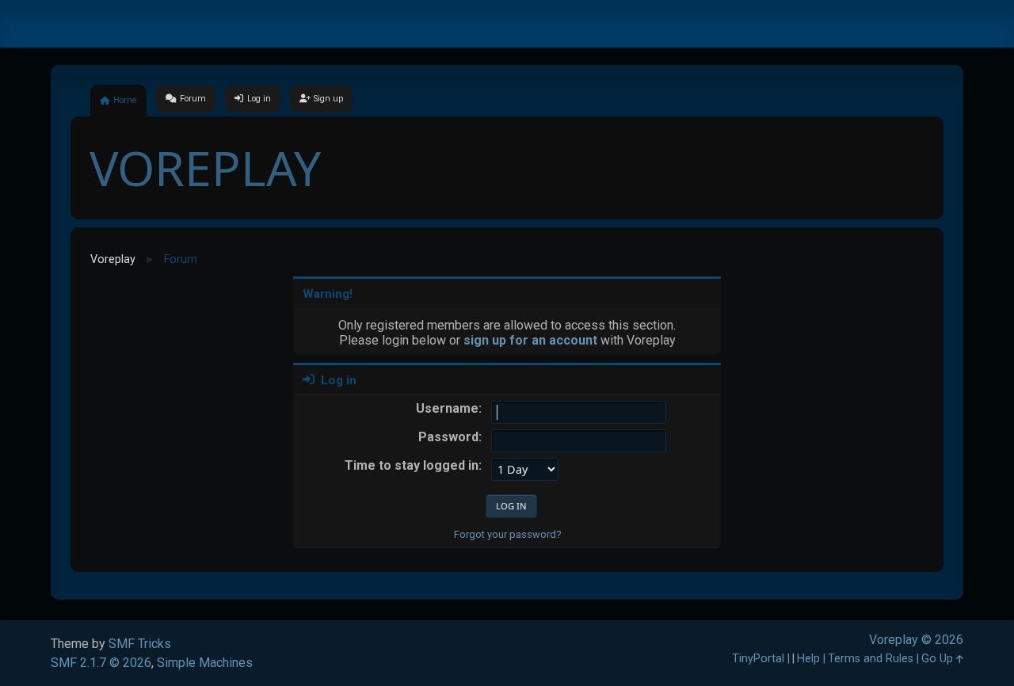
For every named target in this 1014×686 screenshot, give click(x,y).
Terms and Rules (870, 658)
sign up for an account (530, 340)
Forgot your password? (507, 534)
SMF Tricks (140, 643)
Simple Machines (205, 662)
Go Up (938, 658)
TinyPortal (758, 658)
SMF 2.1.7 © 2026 (101, 662)
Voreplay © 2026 (916, 639)
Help (808, 658)
